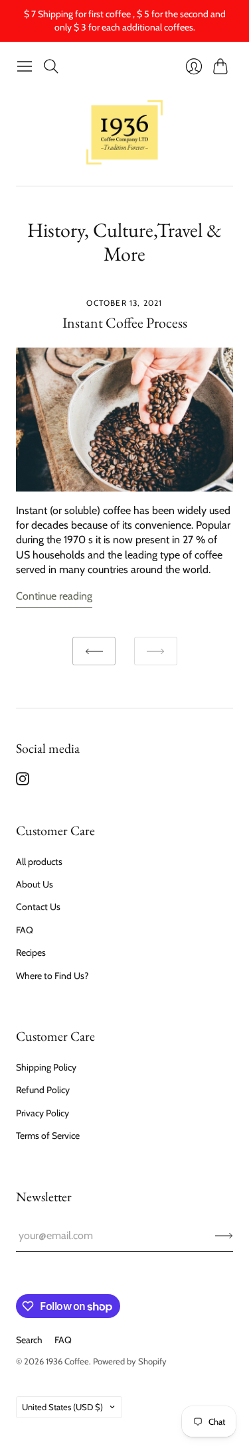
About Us (34, 884)
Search (29, 1340)
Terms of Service (48, 1136)
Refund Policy (43, 1090)
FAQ (24, 930)
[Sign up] (224, 1235)
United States (62, 1407)
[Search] (51, 66)
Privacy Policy (42, 1113)
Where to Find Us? (52, 976)
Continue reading (54, 596)
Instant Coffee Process (124, 322)
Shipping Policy (46, 1067)
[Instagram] (22, 781)
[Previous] (94, 651)
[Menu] (25, 66)
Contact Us (38, 907)
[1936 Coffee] (124, 132)
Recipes (31, 952)
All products (39, 862)
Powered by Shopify (130, 1361)
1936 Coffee (67, 1361)
